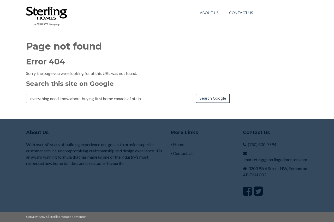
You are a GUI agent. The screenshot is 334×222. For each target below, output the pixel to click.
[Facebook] (247, 191)
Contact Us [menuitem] (241, 12)
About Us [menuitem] (209, 12)
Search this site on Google (70, 83)
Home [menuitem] (178, 144)
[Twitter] (258, 191)
